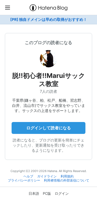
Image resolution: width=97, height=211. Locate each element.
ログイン (62, 193)
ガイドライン (47, 176)
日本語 (34, 193)
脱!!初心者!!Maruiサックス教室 (48, 80)
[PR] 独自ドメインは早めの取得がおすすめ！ (48, 19)
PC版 (47, 193)
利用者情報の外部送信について (66, 180)
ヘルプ (28, 176)
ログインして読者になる (48, 127)
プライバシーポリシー (24, 180)
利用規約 (67, 176)
